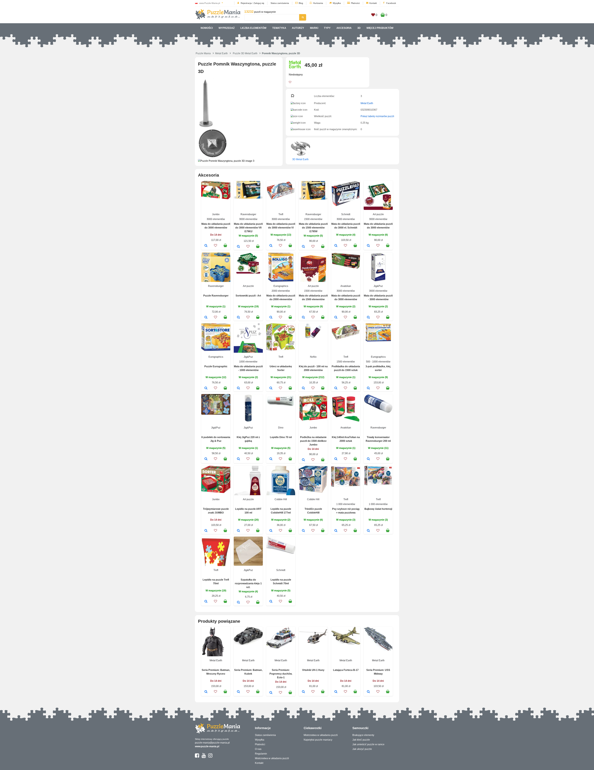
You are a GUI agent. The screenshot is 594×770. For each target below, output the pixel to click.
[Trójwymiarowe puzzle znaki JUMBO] (205, 531)
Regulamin (261, 753)
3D (359, 28)
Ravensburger (248, 214)
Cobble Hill (281, 499)
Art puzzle (378, 214)
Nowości (207, 28)
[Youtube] (204, 757)
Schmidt (345, 214)
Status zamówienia (280, 3)
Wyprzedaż (227, 28)
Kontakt (373, 3)
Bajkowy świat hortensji (378, 509)
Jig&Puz (378, 286)
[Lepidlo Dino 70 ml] (270, 459)
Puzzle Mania (203, 53)
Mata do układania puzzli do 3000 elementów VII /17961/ (248, 228)
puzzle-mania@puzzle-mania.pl (212, 742)
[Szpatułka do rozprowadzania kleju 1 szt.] (238, 603)
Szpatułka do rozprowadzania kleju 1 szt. (248, 583)
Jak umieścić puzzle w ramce (368, 744)
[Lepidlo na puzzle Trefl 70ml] (205, 602)
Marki (314, 28)
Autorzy (298, 28)
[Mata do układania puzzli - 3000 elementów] (368, 318)
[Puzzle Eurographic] (205, 388)
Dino (280, 427)
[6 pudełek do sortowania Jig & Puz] (205, 459)
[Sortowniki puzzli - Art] (238, 318)
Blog (301, 3)
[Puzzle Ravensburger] (205, 318)
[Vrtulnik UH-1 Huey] (303, 692)
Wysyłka (337, 3)
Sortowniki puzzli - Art (248, 295)
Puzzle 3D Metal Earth (245, 53)
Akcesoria (344, 28)
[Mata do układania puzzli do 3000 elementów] (205, 246)
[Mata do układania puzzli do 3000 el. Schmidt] (335, 246)
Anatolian (345, 286)
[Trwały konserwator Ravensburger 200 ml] (368, 459)
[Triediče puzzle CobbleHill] (303, 531)
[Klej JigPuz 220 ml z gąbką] (238, 459)
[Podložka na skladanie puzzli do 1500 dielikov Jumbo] (303, 460)
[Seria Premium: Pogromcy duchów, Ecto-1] (270, 693)
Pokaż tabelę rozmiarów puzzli (377, 116)
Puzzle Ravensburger (215, 295)
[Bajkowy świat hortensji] (368, 531)
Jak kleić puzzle (361, 739)
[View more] (215, 198)
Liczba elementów (253, 28)
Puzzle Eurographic (215, 366)
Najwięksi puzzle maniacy (318, 739)
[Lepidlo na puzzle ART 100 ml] (238, 531)
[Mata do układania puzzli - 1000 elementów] (238, 388)
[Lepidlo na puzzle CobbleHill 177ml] (270, 531)
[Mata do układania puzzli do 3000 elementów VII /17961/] (238, 247)
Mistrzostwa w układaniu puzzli (272, 758)
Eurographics (280, 286)
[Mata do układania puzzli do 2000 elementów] (270, 318)
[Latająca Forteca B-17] (335, 692)
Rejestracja (246, 3)
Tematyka (279, 28)
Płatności (355, 3)
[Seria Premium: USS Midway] (368, 692)
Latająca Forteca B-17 (346, 670)
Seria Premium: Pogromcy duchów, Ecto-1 (280, 674)
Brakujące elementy (363, 735)
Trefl (280, 214)
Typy (327, 28)
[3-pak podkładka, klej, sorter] (368, 388)
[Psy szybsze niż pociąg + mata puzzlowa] (335, 531)
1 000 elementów (345, 504)
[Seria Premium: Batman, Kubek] (238, 692)
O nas (258, 749)
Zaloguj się (259, 3)
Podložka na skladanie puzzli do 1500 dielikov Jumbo (313, 441)
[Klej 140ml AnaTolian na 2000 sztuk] (335, 459)
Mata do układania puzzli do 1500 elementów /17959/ (313, 228)
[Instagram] (210, 757)
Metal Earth (221, 53)
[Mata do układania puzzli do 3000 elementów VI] (270, 246)
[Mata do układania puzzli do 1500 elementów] (303, 318)
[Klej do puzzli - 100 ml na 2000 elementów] (303, 388)
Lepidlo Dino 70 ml (281, 437)
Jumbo (216, 214)
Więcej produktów (379, 28)
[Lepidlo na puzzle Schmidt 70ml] (270, 602)
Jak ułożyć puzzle (362, 749)
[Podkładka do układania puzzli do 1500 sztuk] (335, 388)
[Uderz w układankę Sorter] (270, 388)
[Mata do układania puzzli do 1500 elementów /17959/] (303, 247)
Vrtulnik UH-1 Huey (313, 670)
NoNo (313, 356)
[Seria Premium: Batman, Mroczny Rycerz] (205, 692)
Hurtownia (318, 3)
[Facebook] (197, 757)
